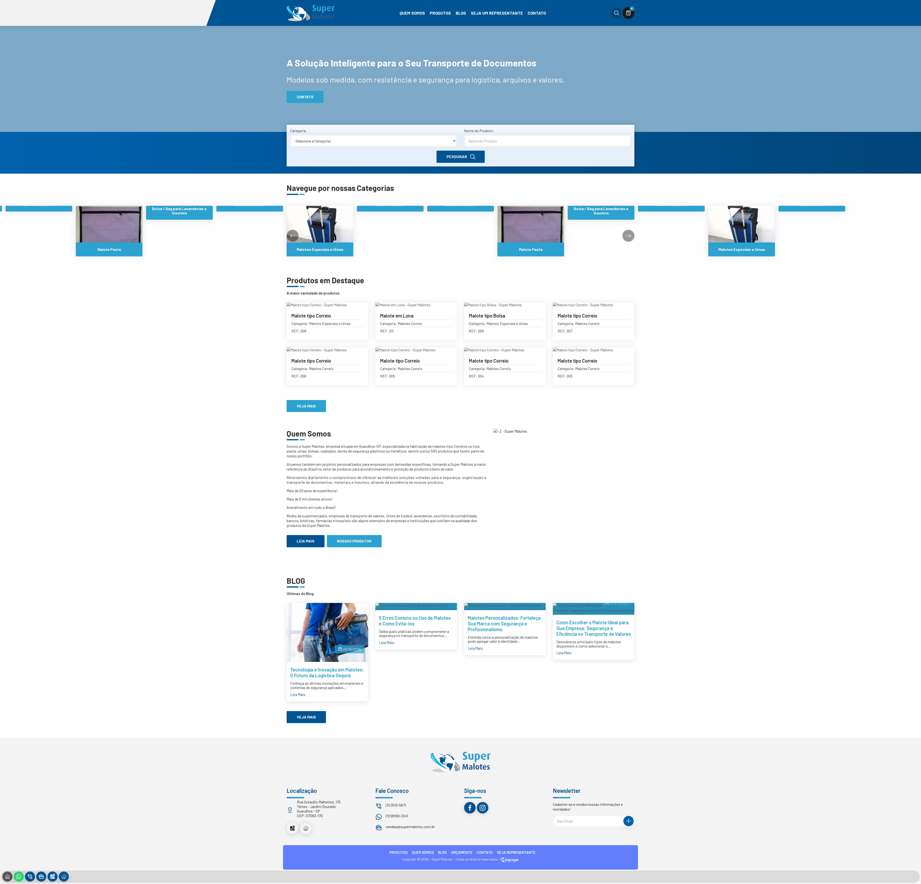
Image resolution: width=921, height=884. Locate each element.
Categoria (298, 130)
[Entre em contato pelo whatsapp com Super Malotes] (19, 877)
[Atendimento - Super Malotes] (41, 877)
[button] (628, 236)
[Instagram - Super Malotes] (482, 807)
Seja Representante (516, 852)
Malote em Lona (396, 315)
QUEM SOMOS (423, 852)
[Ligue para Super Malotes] (30, 877)
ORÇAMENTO (461, 852)
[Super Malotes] (311, 13)
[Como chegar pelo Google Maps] (292, 828)
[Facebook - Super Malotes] (470, 807)
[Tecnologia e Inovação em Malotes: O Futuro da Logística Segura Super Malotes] (327, 633)
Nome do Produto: (479, 130)
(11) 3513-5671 (396, 805)
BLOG (442, 852)
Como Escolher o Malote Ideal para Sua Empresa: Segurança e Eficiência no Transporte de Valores (593, 628)
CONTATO (485, 852)
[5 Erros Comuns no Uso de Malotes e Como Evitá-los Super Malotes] (416, 607)
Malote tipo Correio (311, 315)
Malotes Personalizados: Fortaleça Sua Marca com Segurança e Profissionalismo (504, 623)
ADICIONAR (350, 334)
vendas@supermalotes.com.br (410, 826)
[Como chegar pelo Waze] (306, 828)
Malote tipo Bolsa (487, 315)
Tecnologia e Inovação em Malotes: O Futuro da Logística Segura (327, 672)
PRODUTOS (398, 852)
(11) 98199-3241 (397, 815)
